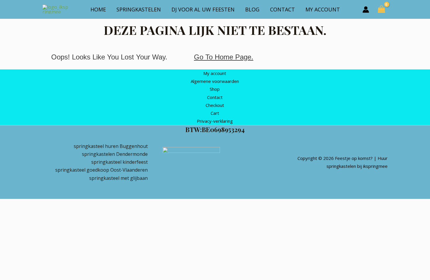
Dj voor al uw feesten (203, 9)
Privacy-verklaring (215, 121)
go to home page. (223, 57)
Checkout (215, 105)
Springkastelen (138, 9)
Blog (252, 9)
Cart (215, 113)
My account (322, 9)
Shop (215, 89)
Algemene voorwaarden (215, 81)
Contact (282, 9)
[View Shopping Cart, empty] (381, 9)
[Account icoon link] (365, 9)
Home (98, 9)
